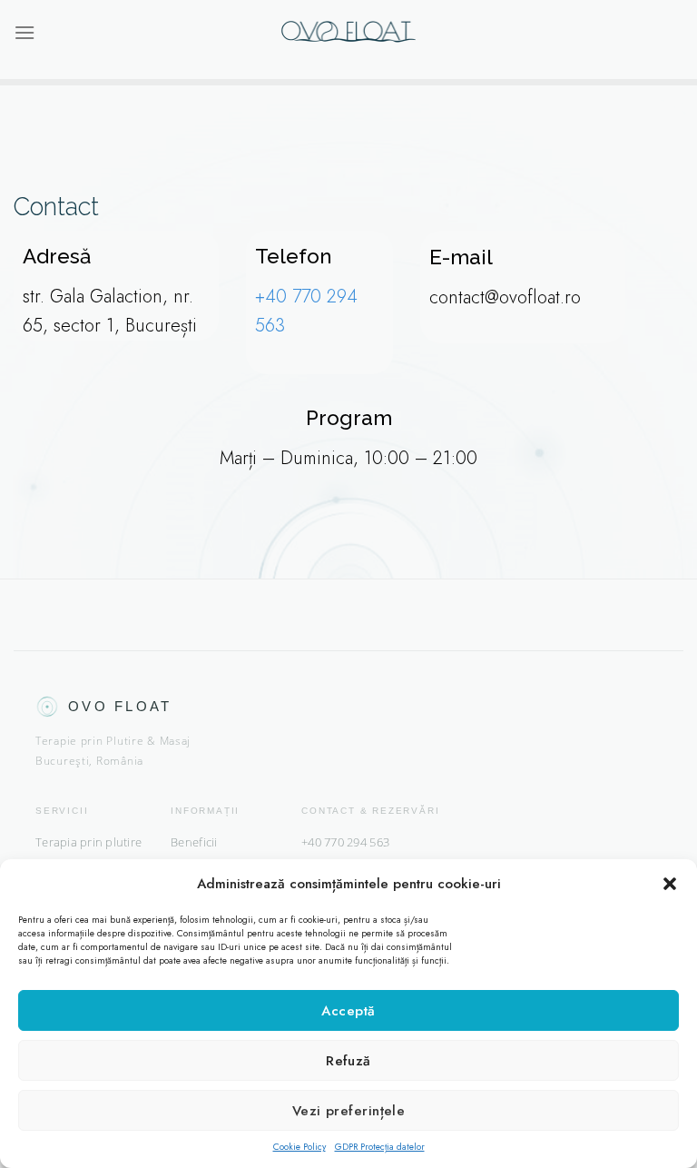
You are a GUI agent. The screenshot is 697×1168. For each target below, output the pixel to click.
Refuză (348, 1061)
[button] (670, 884)
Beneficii (194, 842)
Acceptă (348, 1011)
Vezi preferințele (349, 1111)
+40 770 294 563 (345, 842)
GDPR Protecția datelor (380, 1146)
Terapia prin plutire (88, 842)
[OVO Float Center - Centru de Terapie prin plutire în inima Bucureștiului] (348, 32)
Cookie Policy (299, 1146)
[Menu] (24, 32)
